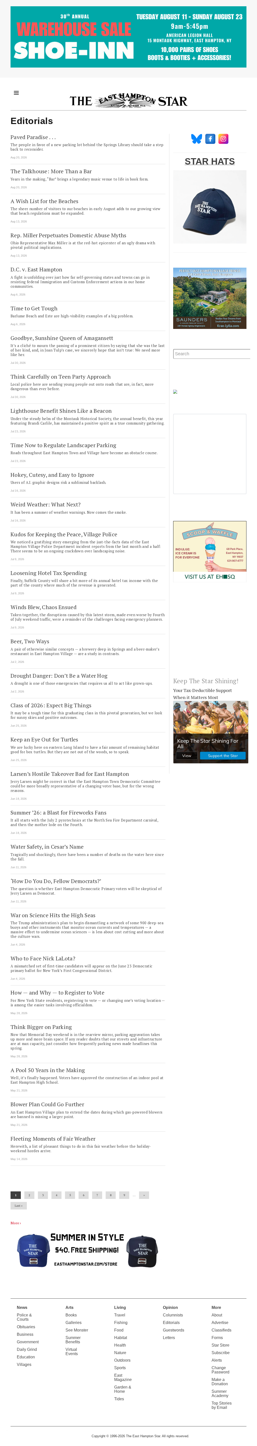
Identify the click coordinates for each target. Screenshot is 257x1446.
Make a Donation (220, 1381)
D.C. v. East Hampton (36, 269)
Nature (120, 1353)
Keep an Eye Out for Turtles (44, 739)
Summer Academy (220, 1393)
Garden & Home (122, 1389)
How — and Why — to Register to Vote (57, 992)
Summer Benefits (73, 1340)
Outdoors (122, 1360)
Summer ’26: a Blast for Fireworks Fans (58, 812)
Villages (24, 1364)
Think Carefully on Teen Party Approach (61, 376)
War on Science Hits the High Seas (53, 915)
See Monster (77, 1330)
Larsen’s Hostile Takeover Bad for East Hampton (70, 774)
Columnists (173, 1315)
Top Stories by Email (222, 1405)
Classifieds (221, 1330)
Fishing (120, 1322)
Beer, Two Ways (30, 641)
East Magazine (123, 1377)
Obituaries (26, 1327)
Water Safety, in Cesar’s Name (47, 846)
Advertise (220, 1322)
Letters (169, 1338)
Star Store (220, 1345)
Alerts (217, 1360)
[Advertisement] (209, 633)
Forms (217, 1338)
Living (120, 1307)
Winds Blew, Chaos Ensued (44, 607)
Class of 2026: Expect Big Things (51, 705)
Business (25, 1334)
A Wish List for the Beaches (45, 201)
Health (120, 1345)
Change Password (220, 1370)
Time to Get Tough (34, 308)
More (15, 1223)
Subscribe (221, 1353)
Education (26, 1357)
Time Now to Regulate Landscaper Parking (63, 445)
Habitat (120, 1338)
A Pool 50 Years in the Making (48, 1070)
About (217, 1315)
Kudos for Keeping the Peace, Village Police (64, 534)
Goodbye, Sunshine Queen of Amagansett (62, 338)
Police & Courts (24, 1317)
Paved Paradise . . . (33, 137)
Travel (119, 1315)
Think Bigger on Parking (41, 1027)
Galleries (74, 1322)
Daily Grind (27, 1349)
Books (71, 1315)
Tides (119, 1399)
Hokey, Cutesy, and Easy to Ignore (52, 475)
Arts (70, 1307)
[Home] (128, 100)
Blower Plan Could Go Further (47, 1104)
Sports (120, 1368)
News (22, 1307)
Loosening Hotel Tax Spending (49, 573)
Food (118, 1330)
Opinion (170, 1307)
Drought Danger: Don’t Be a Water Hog (59, 675)
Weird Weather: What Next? (46, 504)
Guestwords (173, 1330)
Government (28, 1342)
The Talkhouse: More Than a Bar (51, 171)
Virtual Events (72, 1351)
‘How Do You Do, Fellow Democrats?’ (56, 881)
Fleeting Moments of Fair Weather (53, 1138)
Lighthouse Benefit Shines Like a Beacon (61, 411)
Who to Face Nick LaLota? (43, 958)
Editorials (171, 1322)
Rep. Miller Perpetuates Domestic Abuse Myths (68, 235)
